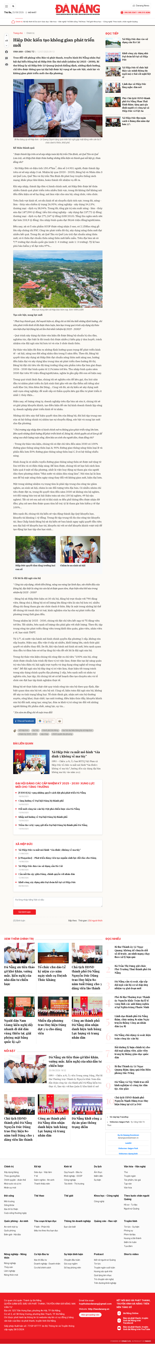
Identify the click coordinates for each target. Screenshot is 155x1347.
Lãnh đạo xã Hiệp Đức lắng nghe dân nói (134, 85)
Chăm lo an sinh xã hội (72, 565)
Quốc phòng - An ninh (16, 1221)
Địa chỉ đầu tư (40, 1260)
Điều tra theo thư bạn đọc (46, 1230)
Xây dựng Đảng (11, 1172)
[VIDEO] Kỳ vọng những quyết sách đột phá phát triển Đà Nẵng (52, 792)
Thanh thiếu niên (42, 1183)
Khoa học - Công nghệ (103, 22)
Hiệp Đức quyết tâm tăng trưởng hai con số (35, 567)
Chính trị (19, 22)
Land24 (128, 1143)
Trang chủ (18, 33)
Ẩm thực (98, 1172)
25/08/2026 (14, 12)
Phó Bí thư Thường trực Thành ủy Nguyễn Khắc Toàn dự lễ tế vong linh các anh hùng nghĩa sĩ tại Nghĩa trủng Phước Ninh (132, 1002)
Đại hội (35, 730)
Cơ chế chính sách (42, 1267)
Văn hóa (128, 1187)
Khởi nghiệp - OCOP (73, 1176)
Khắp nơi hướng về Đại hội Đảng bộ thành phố (42, 816)
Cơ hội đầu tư (41, 1254)
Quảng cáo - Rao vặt (105, 1221)
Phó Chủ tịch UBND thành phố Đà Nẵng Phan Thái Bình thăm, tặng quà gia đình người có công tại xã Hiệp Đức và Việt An (136, 104)
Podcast (99, 1254)
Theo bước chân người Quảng (125, 22)
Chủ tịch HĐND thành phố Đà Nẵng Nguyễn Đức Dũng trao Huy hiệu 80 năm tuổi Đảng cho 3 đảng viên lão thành (87, 977)
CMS (126, 1341)
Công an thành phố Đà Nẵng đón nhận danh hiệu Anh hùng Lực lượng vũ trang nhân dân (86, 1028)
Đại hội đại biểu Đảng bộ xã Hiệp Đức (77, 730)
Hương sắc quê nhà (103, 1271)
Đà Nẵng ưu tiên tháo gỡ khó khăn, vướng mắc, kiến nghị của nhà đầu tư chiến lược (19, 975)
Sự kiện (97, 1180)
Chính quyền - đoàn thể (15, 1180)
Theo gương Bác (12, 1176)
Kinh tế (32, 22)
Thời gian (82, 920)
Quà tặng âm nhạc (103, 1275)
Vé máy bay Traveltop (119, 1117)
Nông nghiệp (10, 1263)
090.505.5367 (130, 12)
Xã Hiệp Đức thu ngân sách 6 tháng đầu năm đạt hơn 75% (136, 121)
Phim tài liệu (129, 1234)
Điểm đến (98, 1176)
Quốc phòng (10, 1230)
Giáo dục (45, 22)
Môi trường (9, 1201)
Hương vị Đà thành (132, 1238)
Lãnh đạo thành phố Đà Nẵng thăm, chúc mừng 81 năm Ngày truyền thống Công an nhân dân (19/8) (132, 1021)
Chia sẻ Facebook (25, 721)
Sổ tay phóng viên (72, 1267)
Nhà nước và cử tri (12, 1183)
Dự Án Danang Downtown (128, 1135)
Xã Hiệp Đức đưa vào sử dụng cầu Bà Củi (40, 866)
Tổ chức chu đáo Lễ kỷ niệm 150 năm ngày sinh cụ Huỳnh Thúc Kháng (52, 973)
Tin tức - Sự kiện (131, 1227)
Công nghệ (99, 1201)
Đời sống (74, 22)
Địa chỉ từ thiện (11, 1209)
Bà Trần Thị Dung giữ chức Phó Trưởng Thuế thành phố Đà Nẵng (133, 969)
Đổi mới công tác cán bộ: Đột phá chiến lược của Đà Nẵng (49, 808)
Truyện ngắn (130, 1176)
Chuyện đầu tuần (72, 1260)
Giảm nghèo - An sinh (44, 1180)
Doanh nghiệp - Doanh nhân (47, 1263)
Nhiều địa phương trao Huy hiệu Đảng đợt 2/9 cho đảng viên (52, 1026)
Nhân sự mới (10, 1187)
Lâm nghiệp (9, 1271)
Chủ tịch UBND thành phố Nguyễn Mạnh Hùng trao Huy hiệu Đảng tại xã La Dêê (131, 1101)
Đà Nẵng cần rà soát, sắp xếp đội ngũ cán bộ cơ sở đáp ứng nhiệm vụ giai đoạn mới (131, 985)
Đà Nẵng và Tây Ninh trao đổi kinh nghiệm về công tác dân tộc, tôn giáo (132, 1085)
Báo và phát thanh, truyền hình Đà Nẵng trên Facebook (135, 1320)
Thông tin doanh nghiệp (77, 1221)
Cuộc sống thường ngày (15, 1213)
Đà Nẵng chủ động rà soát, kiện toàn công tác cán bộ (133, 1036)
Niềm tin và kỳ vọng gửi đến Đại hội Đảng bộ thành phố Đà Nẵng (52, 825)
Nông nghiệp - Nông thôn (15, 1256)
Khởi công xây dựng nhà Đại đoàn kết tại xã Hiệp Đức (47, 882)
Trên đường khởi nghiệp (105, 1283)
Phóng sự (128, 1230)
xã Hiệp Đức (23, 730)
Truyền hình (130, 1221)
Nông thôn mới (11, 1275)
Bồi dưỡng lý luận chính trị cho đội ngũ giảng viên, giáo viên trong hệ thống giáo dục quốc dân (132, 1052)
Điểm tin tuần (130, 1242)
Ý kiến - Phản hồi (42, 1227)
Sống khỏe (9, 1205)
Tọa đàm (128, 1246)
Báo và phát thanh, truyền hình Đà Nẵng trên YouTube (136, 1328)
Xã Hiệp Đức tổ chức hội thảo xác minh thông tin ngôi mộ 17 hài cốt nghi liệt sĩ (136, 72)
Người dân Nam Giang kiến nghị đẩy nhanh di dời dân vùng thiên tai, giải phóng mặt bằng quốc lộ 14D (18, 1031)
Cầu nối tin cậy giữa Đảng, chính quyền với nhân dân (46, 874)
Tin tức (97, 1263)
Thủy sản (8, 1267)
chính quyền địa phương (62, 734)
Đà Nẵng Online (130, 1313)
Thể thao (82, 22)
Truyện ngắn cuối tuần (104, 1267)
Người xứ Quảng (131, 1208)
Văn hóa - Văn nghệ (58, 22)
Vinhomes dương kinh (128, 1154)
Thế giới (89, 22)
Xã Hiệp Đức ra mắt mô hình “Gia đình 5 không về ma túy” (76, 754)
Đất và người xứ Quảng (105, 1260)
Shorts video (131, 1254)
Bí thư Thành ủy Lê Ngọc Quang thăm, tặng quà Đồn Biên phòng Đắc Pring (133, 1070)
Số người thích (95, 920)
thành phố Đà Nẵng (50, 730)
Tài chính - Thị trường (74, 1183)
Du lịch (38, 22)
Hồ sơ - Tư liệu (130, 1204)
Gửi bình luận (24, 912)
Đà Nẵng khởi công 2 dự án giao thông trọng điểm (87, 1122)
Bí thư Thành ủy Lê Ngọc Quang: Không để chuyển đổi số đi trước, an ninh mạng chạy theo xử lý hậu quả (132, 952)
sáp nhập (44, 734)
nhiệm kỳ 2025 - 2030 (27, 734)
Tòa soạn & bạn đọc (45, 1221)
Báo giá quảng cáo (90, 1315)
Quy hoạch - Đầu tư (73, 1172)
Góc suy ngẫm (71, 1263)
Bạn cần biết (70, 1227)
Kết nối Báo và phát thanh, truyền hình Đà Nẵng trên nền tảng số (133, 1304)
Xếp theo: (72, 920)
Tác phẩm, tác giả (132, 1180)
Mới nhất (32, 12)
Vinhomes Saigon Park (119, 1122)
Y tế (68, 22)
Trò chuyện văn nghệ (104, 1279)
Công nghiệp (70, 1180)
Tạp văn (128, 1183)
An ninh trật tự (11, 1227)
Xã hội (25, 22)
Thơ (126, 1172)
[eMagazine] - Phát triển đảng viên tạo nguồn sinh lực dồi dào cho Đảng (57, 857)
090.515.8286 (144, 12)
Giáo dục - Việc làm (43, 1172)
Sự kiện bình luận (73, 1254)
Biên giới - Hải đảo (12, 1234)
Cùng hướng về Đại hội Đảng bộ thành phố (41, 800)
